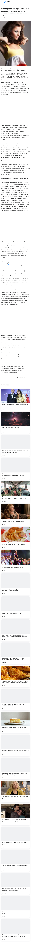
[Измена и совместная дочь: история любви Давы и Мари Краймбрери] (15, 768)
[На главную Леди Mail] (8, 2)
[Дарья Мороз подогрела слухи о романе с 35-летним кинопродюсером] (15, 446)
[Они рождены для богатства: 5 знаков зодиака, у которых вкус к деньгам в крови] (15, 515)
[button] (15, 43)
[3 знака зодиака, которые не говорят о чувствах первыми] (15, 699)
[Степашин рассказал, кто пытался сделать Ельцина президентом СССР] (15, 884)
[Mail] (5, 2)
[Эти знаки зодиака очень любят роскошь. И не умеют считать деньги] (15, 791)
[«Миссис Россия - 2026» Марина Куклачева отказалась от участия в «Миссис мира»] (15, 561)
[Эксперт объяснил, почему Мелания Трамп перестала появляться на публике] (15, 607)
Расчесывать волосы (14, 265)
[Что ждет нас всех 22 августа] (15, 423)
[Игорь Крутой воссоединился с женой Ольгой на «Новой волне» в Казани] (15, 400)
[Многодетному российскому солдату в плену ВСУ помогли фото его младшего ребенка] (15, 492)
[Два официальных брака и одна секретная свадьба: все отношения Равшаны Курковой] (15, 630)
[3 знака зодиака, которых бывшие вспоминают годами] (15, 907)
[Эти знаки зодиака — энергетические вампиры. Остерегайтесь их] (15, 584)
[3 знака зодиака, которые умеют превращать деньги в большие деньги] (15, 861)
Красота (13, 5)
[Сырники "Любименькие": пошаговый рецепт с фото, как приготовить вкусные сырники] (15, 538)
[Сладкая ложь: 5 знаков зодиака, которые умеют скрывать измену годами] (15, 814)
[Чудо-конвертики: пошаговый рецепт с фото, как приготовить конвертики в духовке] (15, 469)
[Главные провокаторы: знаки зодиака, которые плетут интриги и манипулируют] (15, 745)
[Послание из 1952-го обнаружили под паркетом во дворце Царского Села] (15, 653)
